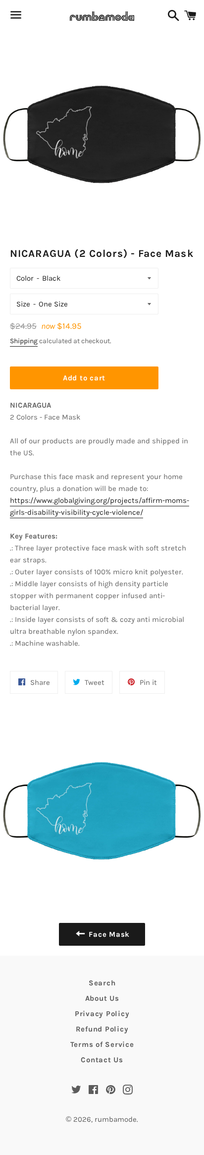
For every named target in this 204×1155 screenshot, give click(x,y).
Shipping (24, 341)
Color (25, 278)
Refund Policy (102, 1029)
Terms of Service (102, 1044)
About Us (102, 998)
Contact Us (102, 1059)
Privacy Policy (102, 1013)
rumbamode (116, 1119)
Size (23, 304)
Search (102, 982)
